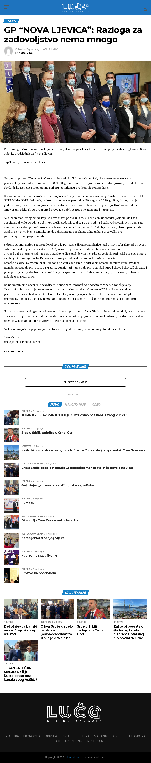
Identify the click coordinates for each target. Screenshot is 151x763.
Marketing (73, 741)
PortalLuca (73, 757)
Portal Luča (26, 52)
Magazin (100, 736)
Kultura (83, 736)
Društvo (52, 736)
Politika (12, 736)
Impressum (95, 741)
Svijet (67, 736)
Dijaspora (137, 736)
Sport (56, 741)
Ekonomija (31, 736)
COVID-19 (118, 736)
